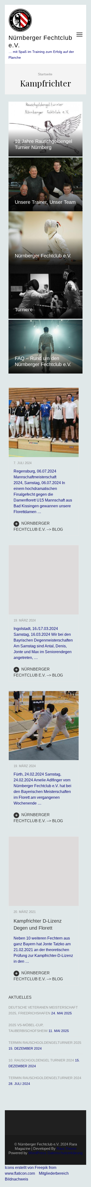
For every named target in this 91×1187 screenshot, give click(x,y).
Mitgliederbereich (54, 1173)
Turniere (24, 309)
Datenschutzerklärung (65, 1153)
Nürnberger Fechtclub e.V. (43, 255)
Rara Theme (66, 1148)
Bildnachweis (16, 1179)
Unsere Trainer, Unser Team (45, 202)
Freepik (41, 1168)
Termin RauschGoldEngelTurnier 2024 (44, 1078)
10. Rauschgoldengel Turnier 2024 (41, 1060)
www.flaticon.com (20, 1173)
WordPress (37, 1153)
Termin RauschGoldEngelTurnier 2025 (44, 1043)
